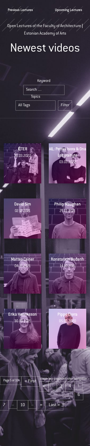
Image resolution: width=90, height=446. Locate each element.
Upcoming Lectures (68, 10)
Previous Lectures (20, 10)
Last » (54, 405)
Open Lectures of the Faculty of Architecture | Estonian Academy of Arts (45, 27)
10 (22, 405)
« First (30, 381)
